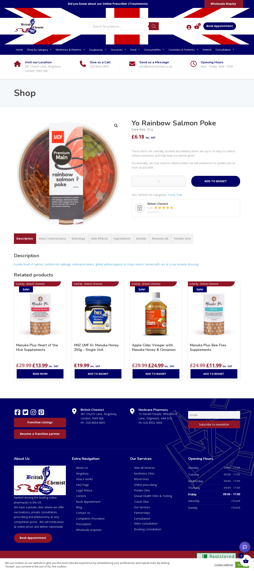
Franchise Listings (39, 422)
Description (24, 238)
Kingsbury (82, 473)
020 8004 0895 (95, 423)
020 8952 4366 (152, 423)
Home (19, 49)
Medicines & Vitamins (68, 49)
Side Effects (99, 238)
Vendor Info (182, 238)
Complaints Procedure (90, 518)
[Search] (154, 26)
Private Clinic (142, 490)
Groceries (117, 49)
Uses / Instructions (52, 238)
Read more (40, 374)
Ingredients (122, 238)
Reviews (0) (160, 238)
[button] (116, 125)
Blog (79, 507)
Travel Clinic (141, 502)
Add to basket (215, 181)
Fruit (179, 195)
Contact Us (83, 513)
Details (141, 238)
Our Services (142, 507)
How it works (84, 479)
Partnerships (142, 513)
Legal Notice (84, 490)
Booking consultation (147, 529)
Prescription (83, 524)
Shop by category (37, 49)
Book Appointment (219, 26)
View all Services (144, 468)
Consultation (223, 49)
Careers (81, 496)
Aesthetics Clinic (144, 473)
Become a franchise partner (40, 434)
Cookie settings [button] (223, 564)
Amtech (207, 49)
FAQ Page (82, 485)
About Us (82, 468)
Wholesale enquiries (89, 530)
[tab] (24, 238)
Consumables (152, 49)
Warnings (78, 238)
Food (133, 49)
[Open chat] (245, 547)
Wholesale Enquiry (223, 4)
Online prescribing (145, 485)
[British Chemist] (29, 26)
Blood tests (141, 479)
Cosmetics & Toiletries (181, 49)
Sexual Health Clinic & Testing (153, 496)
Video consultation (146, 523)
